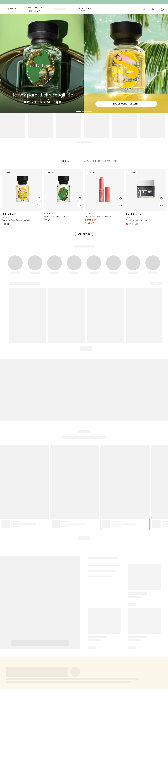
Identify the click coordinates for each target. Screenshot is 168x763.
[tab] (65, 161)
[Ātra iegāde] (38, 205)
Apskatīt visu (83, 234)
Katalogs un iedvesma (34, 9)
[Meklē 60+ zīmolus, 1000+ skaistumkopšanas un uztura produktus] (144, 9)
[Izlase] (38, 198)
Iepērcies (10, 9)
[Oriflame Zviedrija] (84, 9)
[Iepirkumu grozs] (162, 9)
